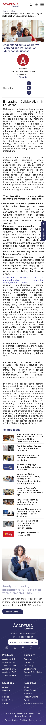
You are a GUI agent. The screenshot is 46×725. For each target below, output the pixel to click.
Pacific (5, 703)
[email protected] (27, 633)
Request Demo (11, 612)
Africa (5, 687)
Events (27, 700)
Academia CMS (9, 669)
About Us (28, 659)
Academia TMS (9, 672)
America (6, 690)
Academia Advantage (33, 703)
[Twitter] (29, 88)
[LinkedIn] (29, 93)
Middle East (7, 700)
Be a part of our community (22, 642)
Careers (27, 675)
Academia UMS (9, 665)
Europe (5, 697)
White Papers (30, 690)
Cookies (23, 720)
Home (5, 11)
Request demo (43, 232)
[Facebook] (29, 83)
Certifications (30, 669)
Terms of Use (35, 720)
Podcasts (28, 693)
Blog (13, 11)
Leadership (28, 665)
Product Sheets (31, 697)
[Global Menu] (36, 4)
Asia (4, 693)
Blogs (26, 687)
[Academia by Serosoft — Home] (10, 5)
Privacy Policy (11, 720)
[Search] (31, 4)
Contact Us (29, 662)
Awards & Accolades (33, 672)
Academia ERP (8, 662)
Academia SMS (9, 675)
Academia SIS (8, 659)
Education (23, 77)
